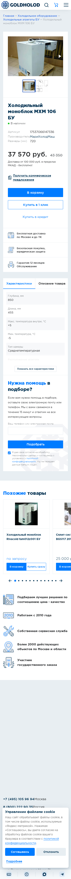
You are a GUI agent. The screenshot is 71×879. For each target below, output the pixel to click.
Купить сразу (36, 566)
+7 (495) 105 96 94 (18, 799)
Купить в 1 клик (35, 204)
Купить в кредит (35, 217)
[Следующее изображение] (59, 56)
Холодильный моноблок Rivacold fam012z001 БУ (24, 537)
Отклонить (51, 851)
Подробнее (14, 861)
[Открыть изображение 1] (35, 56)
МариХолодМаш (42, 136)
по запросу (17, 559)
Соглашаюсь (20, 851)
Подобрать (36, 444)
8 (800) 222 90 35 (18, 807)
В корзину (35, 192)
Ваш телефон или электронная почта (30, 423)
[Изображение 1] (29, 86)
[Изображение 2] (42, 86)
